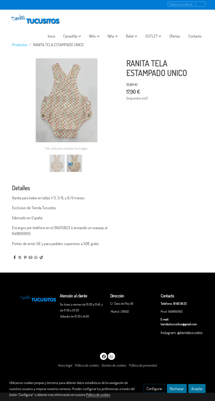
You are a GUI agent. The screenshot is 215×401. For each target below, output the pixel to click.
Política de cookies (87, 365)
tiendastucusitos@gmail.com (179, 324)
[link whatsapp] (111, 356)
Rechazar (177, 388)
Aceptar (197, 388)
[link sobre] (32, 297)
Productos (20, 44)
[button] (72, 36)
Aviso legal (65, 365)
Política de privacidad (143, 365)
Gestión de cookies (114, 365)
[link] (36, 19)
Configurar (154, 388)
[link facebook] (104, 356)
